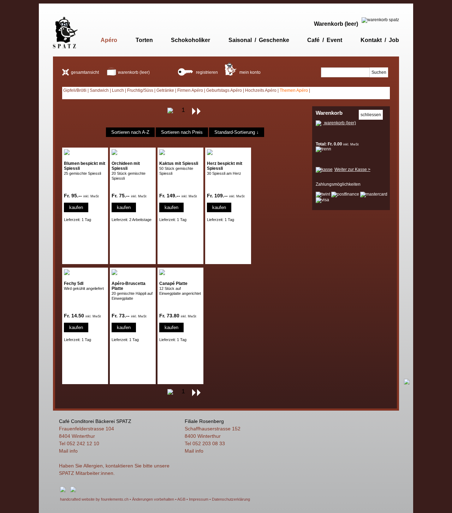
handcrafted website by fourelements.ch (94, 499)
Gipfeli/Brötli (75, 90)
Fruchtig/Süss (140, 90)
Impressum (198, 499)
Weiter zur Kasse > (352, 169)
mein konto (249, 72)
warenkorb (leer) (134, 72)
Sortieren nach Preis (182, 132)
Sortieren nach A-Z (130, 132)
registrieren (206, 72)
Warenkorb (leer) (336, 24)
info (74, 451)
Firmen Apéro (190, 90)
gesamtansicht (85, 72)
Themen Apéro (294, 90)
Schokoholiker (190, 40)
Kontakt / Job (380, 40)
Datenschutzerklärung (231, 499)
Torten (144, 40)
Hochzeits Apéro (260, 90)
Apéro (109, 40)
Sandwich (99, 90)
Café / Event (324, 40)
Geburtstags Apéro (224, 90)
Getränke (165, 90)
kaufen (76, 207)
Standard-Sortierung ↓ (236, 132)
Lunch (118, 90)
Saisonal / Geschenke (258, 40)
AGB (181, 499)
